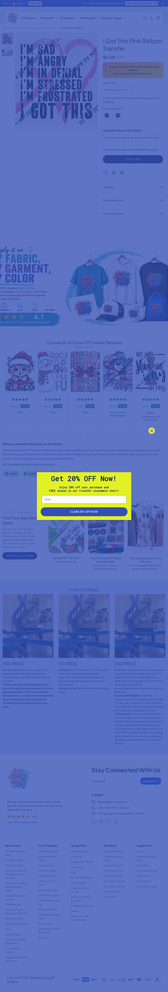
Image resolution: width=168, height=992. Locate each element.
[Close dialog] (152, 431)
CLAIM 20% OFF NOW (84, 511)
